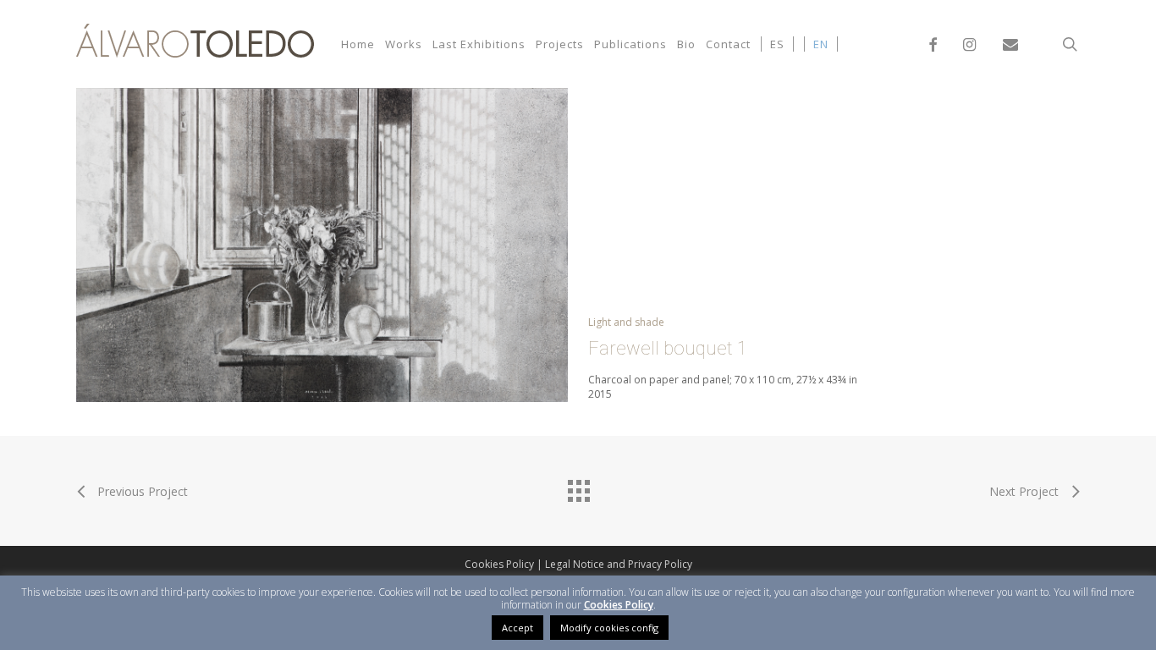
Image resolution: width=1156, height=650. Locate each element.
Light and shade (626, 322)
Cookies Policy (499, 564)
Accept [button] (517, 627)
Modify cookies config (609, 627)
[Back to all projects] (578, 487)
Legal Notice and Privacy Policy (618, 564)
